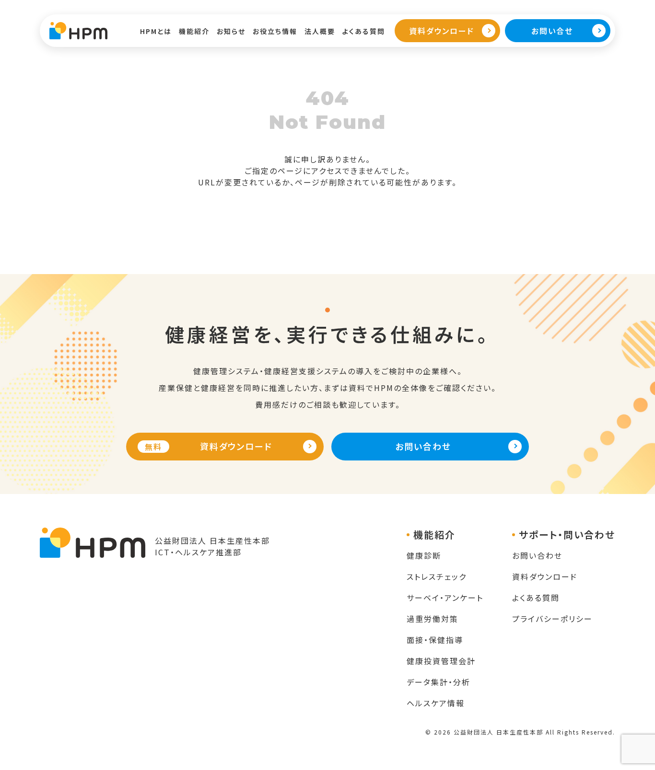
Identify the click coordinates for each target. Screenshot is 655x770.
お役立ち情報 (275, 31)
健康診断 (424, 555)
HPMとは (156, 31)
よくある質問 (363, 31)
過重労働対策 (432, 618)
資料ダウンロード (544, 576)
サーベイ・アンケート (445, 597)
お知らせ (231, 31)
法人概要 (319, 31)
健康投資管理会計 (441, 661)
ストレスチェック (437, 576)
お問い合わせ (537, 555)
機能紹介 (194, 31)
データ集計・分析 (438, 682)
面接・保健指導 (435, 639)
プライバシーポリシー (552, 618)
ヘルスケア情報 (436, 703)
